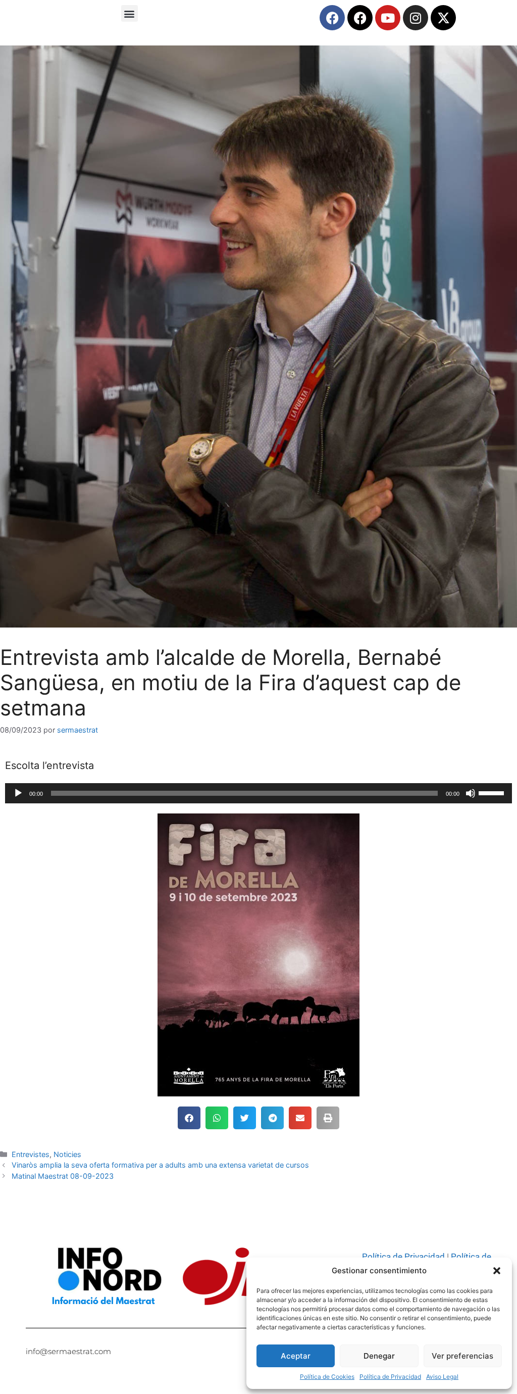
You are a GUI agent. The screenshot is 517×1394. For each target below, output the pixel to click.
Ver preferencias (462, 1356)
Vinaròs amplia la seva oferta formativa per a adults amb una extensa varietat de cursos (160, 1165)
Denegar (379, 1356)
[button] (497, 1271)
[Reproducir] (18, 793)
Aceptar (296, 1356)
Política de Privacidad (390, 1376)
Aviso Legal (442, 1376)
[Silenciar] (471, 793)
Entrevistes (30, 1154)
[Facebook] (332, 17)
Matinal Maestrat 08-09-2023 (63, 1176)
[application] (258, 793)
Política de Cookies (327, 1376)
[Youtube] (387, 17)
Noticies (67, 1154)
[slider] (493, 792)
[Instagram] (415, 17)
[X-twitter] (443, 17)
